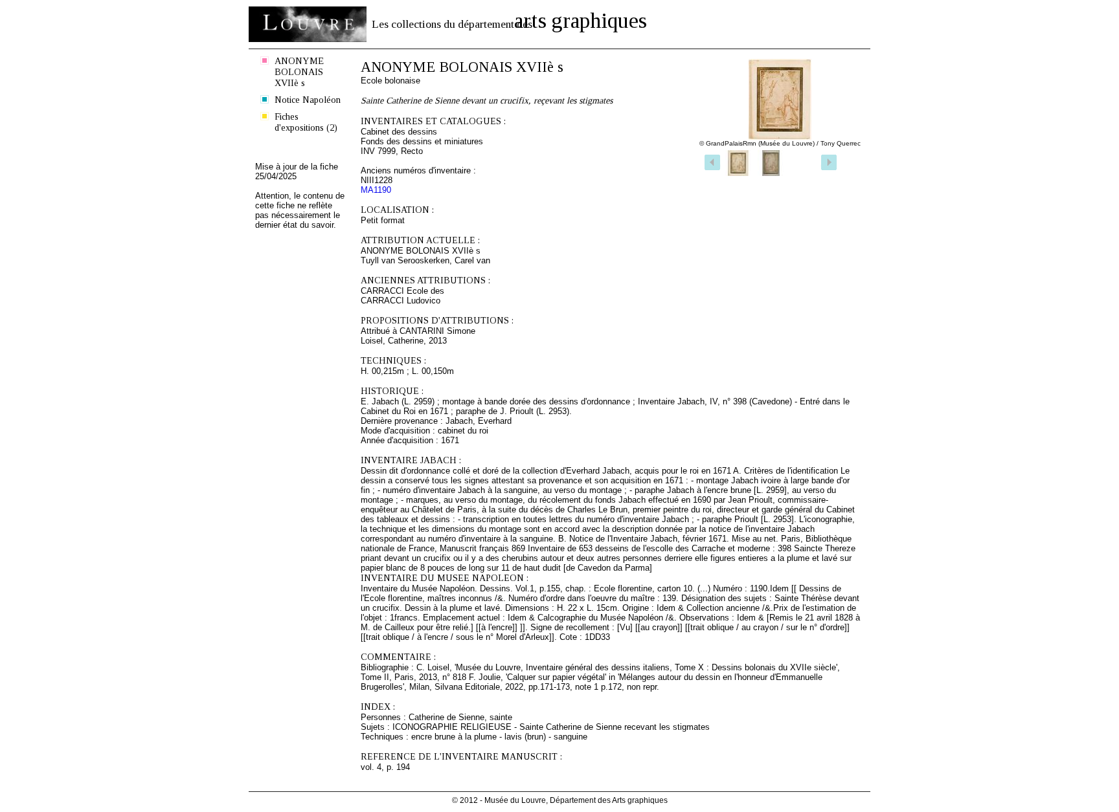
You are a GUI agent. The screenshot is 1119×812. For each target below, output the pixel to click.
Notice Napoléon (308, 99)
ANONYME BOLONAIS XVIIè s (299, 72)
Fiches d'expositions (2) (306, 122)
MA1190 (376, 190)
